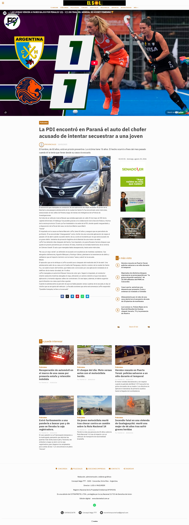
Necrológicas (126, 7)
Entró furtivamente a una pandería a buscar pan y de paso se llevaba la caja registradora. (54, 425)
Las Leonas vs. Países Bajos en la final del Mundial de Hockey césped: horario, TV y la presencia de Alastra (134, 310)
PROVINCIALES (50, 144)
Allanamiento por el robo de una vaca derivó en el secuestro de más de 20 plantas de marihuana (135, 299)
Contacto (115, 469)
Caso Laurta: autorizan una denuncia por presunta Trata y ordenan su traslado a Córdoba (133, 289)
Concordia (64, 7)
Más (135, 7)
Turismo (84, 7)
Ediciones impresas (96, 469)
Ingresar (129, 469)
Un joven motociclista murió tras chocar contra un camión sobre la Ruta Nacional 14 (93, 423)
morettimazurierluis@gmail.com (116, 513)
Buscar (55, 7)
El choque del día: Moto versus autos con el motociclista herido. (94, 373)
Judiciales (94, 7)
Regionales (105, 7)
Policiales (75, 7)
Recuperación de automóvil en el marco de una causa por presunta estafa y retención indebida (56, 375)
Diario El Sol (133, 327)
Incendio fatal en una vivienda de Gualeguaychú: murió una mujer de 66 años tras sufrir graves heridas (132, 425)
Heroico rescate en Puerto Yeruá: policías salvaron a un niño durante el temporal (131, 373)
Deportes (115, 7)
